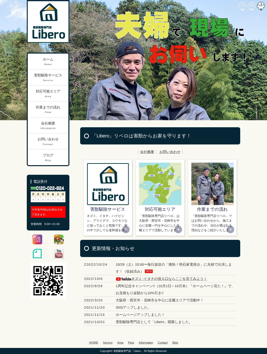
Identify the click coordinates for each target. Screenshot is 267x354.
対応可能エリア (48, 93)
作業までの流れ (48, 109)
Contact (163, 342)
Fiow (131, 342)
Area (120, 342)
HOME (93, 342)
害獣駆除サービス (48, 77)
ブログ (48, 157)
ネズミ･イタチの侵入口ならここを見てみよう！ (169, 279)
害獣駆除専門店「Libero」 (128, 351)
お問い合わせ (169, 152)
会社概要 (147, 152)
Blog (175, 342)
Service (108, 342)
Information (146, 342)
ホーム (48, 61)
